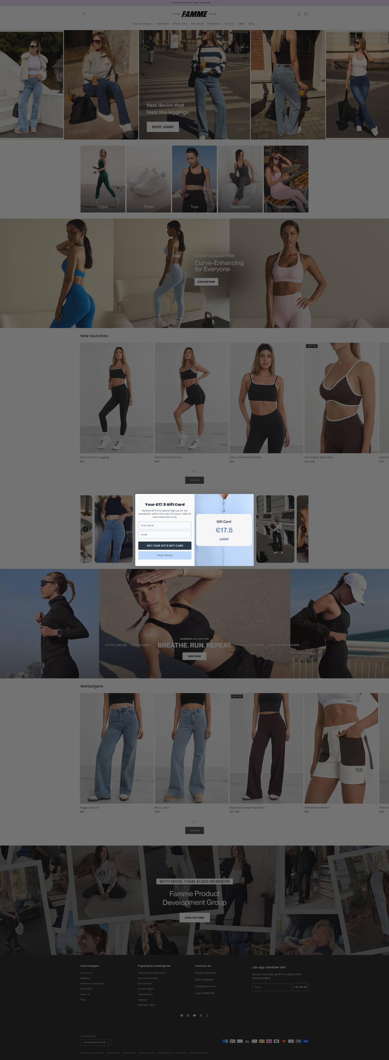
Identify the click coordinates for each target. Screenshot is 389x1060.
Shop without (165, 555)
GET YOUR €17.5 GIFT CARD (165, 545)
